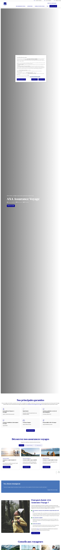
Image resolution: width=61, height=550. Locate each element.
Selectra (38, 528)
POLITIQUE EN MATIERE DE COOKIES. (35, 76)
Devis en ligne (11, 205)
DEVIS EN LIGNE (53, 6)
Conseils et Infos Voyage (40, 6)
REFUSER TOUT (34, 79)
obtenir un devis (30, 430)
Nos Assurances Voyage (20, 6)
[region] (30, 68)
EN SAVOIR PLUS (7, 467)
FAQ (47, 6)
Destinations (30, 6)
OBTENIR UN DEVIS (35, 533)
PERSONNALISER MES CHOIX (21, 79)
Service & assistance (51, 3)
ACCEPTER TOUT (41, 79)
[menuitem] (37, 1)
